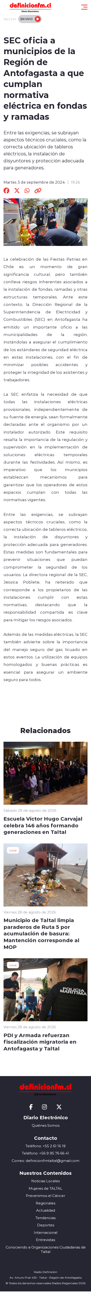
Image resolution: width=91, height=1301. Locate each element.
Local (13, 850)
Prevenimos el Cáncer (45, 1195)
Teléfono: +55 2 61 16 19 (45, 1146)
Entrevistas (45, 1240)
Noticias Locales (45, 1181)
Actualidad (45, 1210)
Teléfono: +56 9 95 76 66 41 (45, 1153)
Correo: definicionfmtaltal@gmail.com (45, 1160)
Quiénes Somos (46, 1125)
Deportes (45, 1225)
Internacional (45, 1232)
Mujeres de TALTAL (45, 1188)
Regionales (45, 1203)
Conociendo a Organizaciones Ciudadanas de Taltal (46, 1249)
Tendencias (45, 1218)
